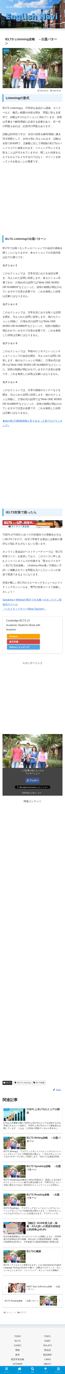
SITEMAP (17, 1364)
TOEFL (47, 1336)
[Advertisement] (32, 201)
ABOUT (47, 1364)
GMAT (47, 1341)
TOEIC (17, 1336)
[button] (58, 768)
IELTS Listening (24, 1083)
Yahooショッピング (19, 647)
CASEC (17, 1345)
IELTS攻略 (40, 1083)
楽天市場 (13, 641)
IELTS (8, 1083)
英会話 (47, 1350)
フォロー (34, 780)
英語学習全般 (17, 1359)
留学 (17, 1354)
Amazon (13, 636)
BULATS (47, 1345)
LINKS (47, 1359)
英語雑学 (47, 1354)
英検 (17, 1350)
